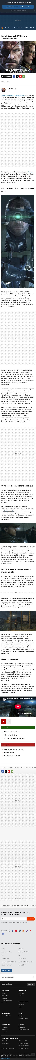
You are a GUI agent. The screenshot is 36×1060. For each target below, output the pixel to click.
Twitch (26, 930)
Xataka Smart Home (7, 1000)
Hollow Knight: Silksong (9, 962)
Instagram (19, 930)
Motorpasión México (24, 1048)
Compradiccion (5, 1032)
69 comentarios (8, 76)
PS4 (22, 767)
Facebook (14, 76)
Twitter (17, 76)
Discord (3, 934)
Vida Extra (21, 995)
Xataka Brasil (5, 1043)
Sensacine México (23, 1043)
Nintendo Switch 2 (24, 952)
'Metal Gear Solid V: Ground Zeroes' (13, 96)
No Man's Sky (22, 958)
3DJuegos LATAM (23, 1041)
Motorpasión (22, 1015)
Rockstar (20, 27)
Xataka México (5, 1041)
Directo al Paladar (6, 1015)
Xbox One (27, 767)
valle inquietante (8, 511)
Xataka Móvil (5, 995)
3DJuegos (21, 993)
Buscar (33, 977)
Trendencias (5, 1027)
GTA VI (32, 27)
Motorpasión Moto (23, 1018)
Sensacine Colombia (24, 1045)
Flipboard (20, 76)
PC (3, 955)
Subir (29, 984)
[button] (11, 89)
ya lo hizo (30, 172)
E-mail (23, 76)
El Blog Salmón (22, 1027)
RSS (23, 930)
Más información (5, 1058)
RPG (4, 27)
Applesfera (4, 998)
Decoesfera (5, 1029)
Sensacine (21, 1004)
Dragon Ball (5, 958)
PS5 (20, 955)
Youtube (16, 930)
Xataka (3, 993)
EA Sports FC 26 (6, 965)
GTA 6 (26, 27)
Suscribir (31, 919)
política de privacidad (22, 922)
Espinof (20, 1007)
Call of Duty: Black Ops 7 (26, 962)
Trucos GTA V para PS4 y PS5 (21, 905)
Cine (3, 948)
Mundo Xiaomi (5, 1003)
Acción (10, 767)
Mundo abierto (11, 27)
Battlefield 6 (22, 965)
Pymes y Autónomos (24, 1029)
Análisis (16, 767)
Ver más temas (6, 970)
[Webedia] (6, 985)
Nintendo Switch (7, 952)
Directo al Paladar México (8, 1048)
